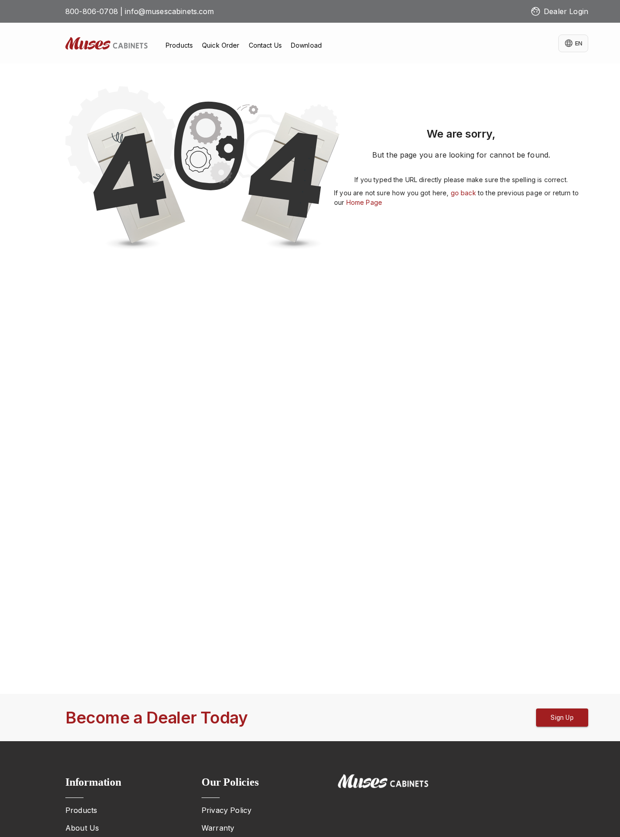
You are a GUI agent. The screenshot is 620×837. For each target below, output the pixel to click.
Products (81, 810)
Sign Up (562, 717)
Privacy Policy (226, 810)
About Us (82, 827)
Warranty (218, 827)
